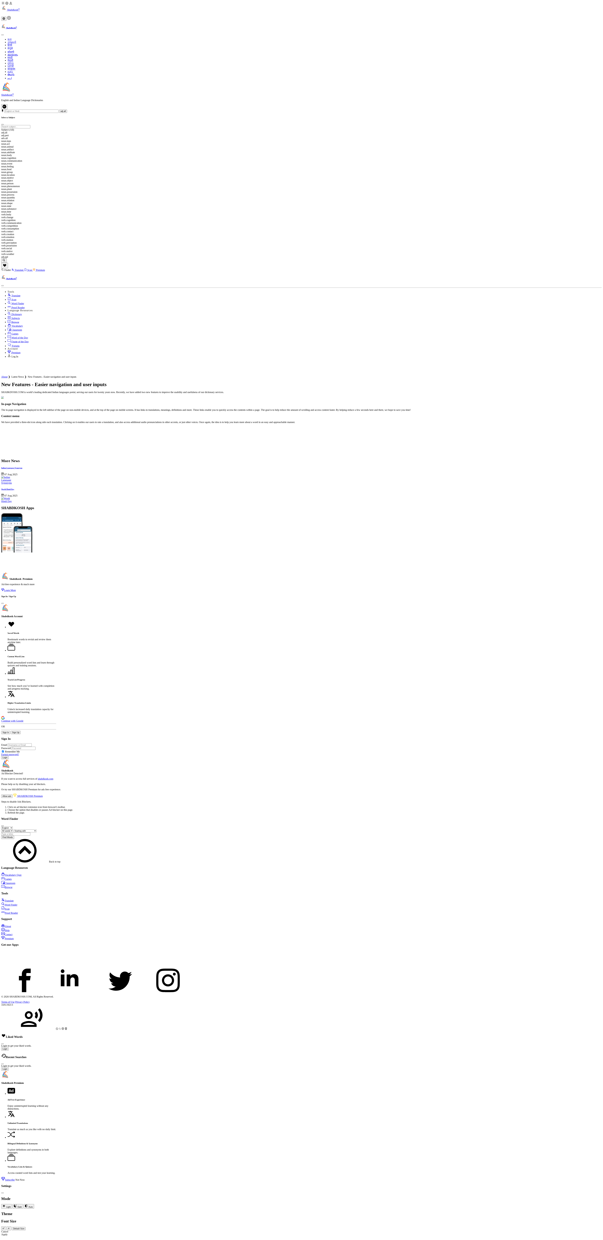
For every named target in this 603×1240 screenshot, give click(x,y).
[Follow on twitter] (120, 991)
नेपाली (10, 60)
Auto (30, 1207)
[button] (301, 13)
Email (4, 745)
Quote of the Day (20, 341)
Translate (19, 270)
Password (6, 748)
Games (14, 333)
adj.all (63, 111)
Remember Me (12, 751)
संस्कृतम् (11, 68)
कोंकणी (11, 52)
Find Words (8, 837)
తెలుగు (11, 74)
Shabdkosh (13, 9)
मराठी (10, 57)
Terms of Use (8, 1002)
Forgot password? (10, 754)
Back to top (54, 861)
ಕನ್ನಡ (10, 48)
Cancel (4, 1231)
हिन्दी (10, 45)
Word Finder (17, 303)
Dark (19, 1207)
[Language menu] (3, 19)
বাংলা (9, 39)
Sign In (6, 732)
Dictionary (16, 314)
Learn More (10, 590)
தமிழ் (10, 71)
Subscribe (10, 1179)
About (4, 376)
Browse (15, 322)
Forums (15, 346)
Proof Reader (18, 307)
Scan (30, 270)
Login (5, 757)
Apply (4, 1234)
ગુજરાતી (12, 42)
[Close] (2, 603)
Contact (8, 934)
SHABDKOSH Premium (30, 796)
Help (7, 930)
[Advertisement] (58, 368)
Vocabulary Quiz (13, 875)
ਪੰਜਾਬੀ (11, 66)
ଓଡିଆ (11, 63)
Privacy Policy (22, 1002)
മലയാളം (13, 54)
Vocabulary (17, 326)
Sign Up (15, 732)
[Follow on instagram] (168, 991)
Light (8, 1207)
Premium (40, 270)
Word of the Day (19, 337)
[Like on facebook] (24, 991)
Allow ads (7, 796)
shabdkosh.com (45, 778)
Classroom (16, 330)
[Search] (4, 260)
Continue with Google (12, 721)
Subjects (15, 318)
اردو (10, 78)
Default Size (18, 1228)
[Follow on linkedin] (72, 991)
